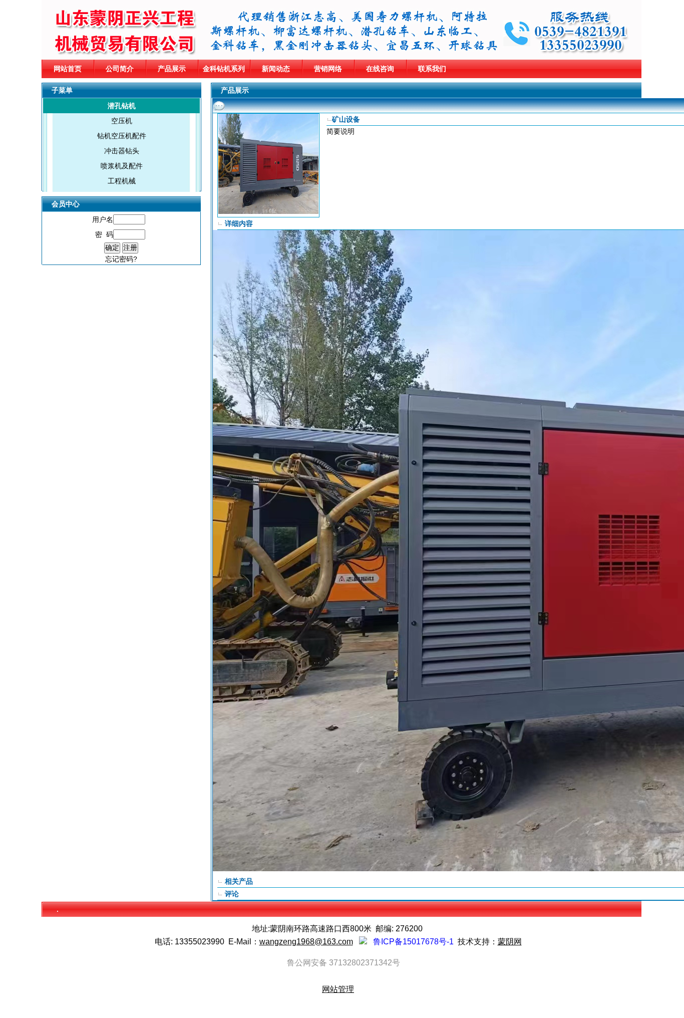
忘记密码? (121, 259)
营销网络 (328, 69)
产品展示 (172, 69)
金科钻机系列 (224, 69)
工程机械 (122, 181)
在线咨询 (380, 69)
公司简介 (120, 69)
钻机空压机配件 (121, 136)
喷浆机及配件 (122, 166)
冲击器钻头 (121, 151)
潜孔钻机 (122, 106)
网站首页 (68, 69)
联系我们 (432, 69)
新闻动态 (276, 69)
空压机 (121, 121)
